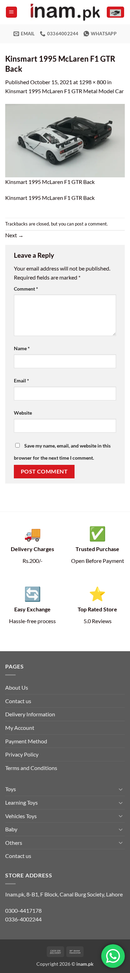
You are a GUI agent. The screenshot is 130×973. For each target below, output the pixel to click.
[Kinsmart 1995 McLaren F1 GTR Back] (65, 139)
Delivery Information (30, 714)
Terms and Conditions (31, 767)
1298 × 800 (92, 82)
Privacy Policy (21, 754)
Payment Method (26, 741)
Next (14, 235)
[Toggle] (120, 789)
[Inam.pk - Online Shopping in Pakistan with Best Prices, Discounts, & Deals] (65, 12)
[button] (11, 12)
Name (22, 348)
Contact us (18, 701)
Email (21, 380)
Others (13, 842)
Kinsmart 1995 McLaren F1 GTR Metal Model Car (64, 91)
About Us (16, 687)
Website (23, 413)
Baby (11, 829)
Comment (26, 289)
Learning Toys (21, 802)
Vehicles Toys (21, 816)
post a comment (91, 224)
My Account (19, 727)
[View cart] (115, 12)
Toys (10, 789)
